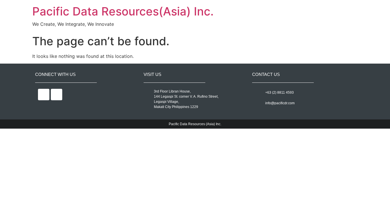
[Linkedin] (56, 94)
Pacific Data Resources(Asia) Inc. (123, 11)
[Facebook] (43, 94)
